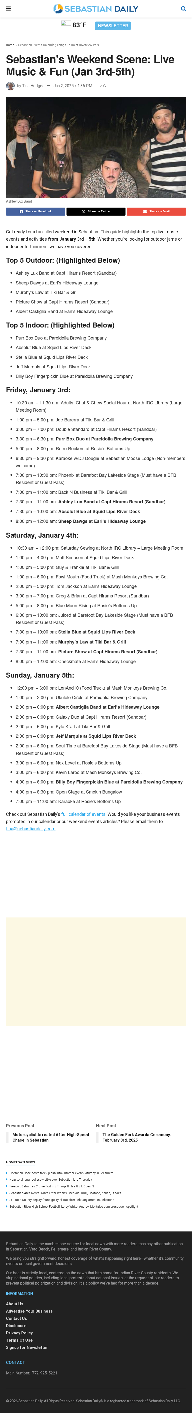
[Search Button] (183, 9)
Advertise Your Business (29, 1311)
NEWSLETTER (113, 26)
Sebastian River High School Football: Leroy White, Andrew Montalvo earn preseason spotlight (74, 1206)
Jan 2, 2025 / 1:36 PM (73, 85)
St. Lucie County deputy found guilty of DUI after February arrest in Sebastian (62, 1200)
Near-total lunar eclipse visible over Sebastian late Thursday (51, 1179)
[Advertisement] (96, 971)
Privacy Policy (19, 1333)
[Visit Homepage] (95, 9)
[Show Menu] (8, 9)
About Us (14, 1304)
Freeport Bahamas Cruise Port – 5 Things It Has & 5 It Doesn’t (52, 1186)
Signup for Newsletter (27, 1347)
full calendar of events (83, 814)
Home (10, 45)
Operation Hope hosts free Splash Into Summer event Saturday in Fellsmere (62, 1173)
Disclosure (16, 1325)
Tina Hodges (33, 85)
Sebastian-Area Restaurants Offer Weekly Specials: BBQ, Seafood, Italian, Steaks (65, 1193)
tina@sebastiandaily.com (31, 828)
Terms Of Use (19, 1340)
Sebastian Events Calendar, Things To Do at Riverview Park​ (58, 45)
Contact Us (16, 1318)
